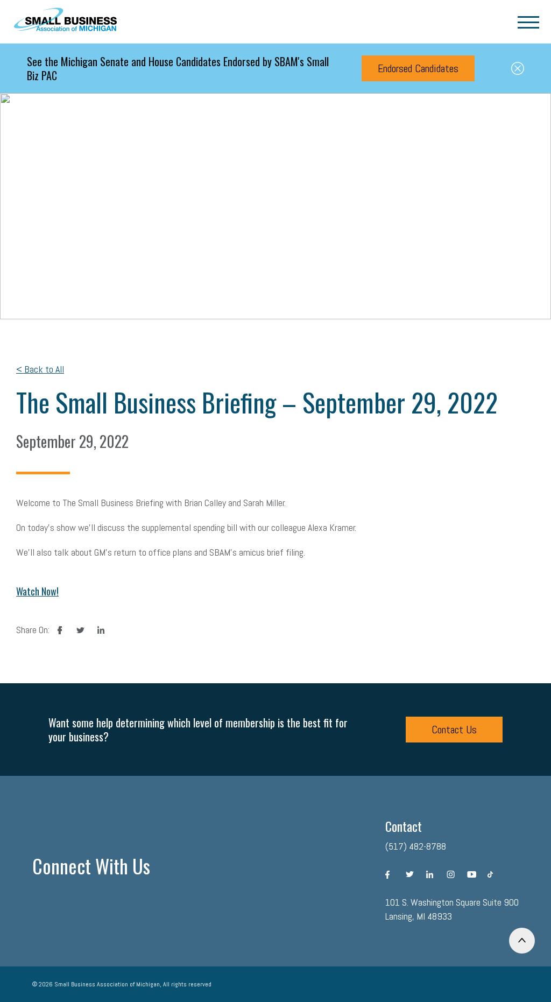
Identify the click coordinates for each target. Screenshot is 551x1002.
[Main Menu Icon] (528, 21)
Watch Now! (37, 591)
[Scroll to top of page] (522, 941)
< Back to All (40, 369)
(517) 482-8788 (415, 846)
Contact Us (454, 730)
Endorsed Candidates (418, 68)
